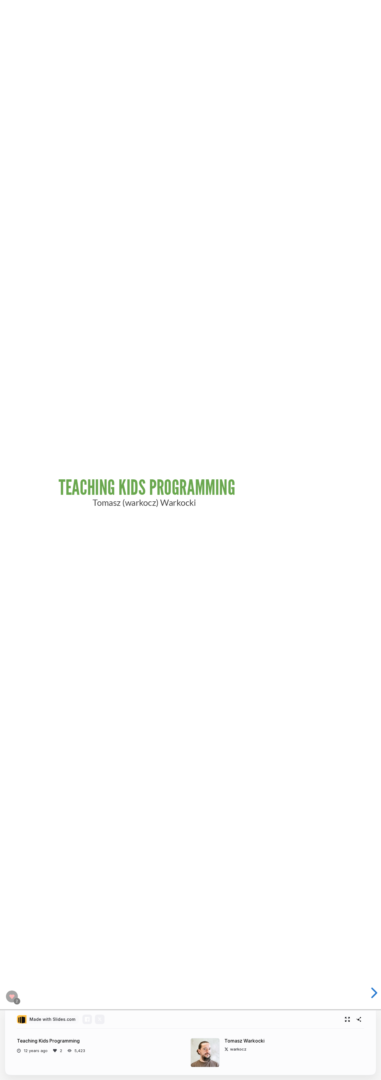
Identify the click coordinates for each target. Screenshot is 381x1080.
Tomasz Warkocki (244, 1041)
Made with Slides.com (52, 1019)
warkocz (238, 1049)
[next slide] (373, 993)
